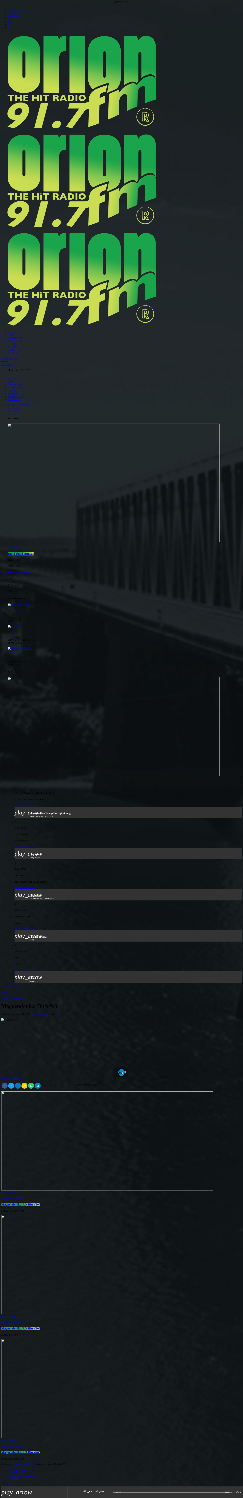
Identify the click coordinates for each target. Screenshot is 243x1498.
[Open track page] (109, 1492)
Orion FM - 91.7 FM (24, 1464)
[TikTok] (9, 21)
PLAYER (12, 358)
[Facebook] (8, 27)
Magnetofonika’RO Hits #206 (20, 1328)
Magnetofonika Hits (11, 1078)
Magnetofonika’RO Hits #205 (20, 1452)
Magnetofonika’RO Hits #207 (20, 1204)
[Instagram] (8, 24)
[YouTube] (9, 18)
